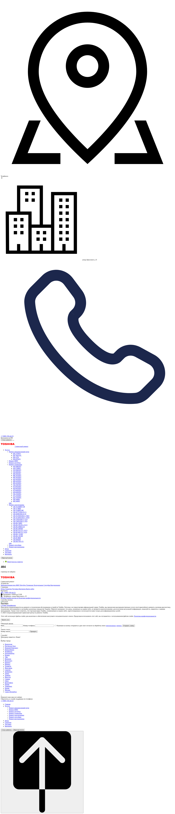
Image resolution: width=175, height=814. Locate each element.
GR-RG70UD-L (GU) (20, 525)
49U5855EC (17, 474)
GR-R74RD (17, 538)
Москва (7, 690)
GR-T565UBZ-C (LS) (20, 519)
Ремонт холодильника (16, 505)
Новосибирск (9, 650)
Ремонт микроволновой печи (19, 452)
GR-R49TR (17, 539)
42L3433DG (17, 479)
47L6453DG (17, 486)
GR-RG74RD (17, 523)
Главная (7, 704)
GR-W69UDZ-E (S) (19, 514)
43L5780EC (17, 468)
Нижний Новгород (11, 648)
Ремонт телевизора (15, 464)
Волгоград (8, 661)
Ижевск (7, 664)
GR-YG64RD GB (19, 507)
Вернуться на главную (15, 562)
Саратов (8, 670)
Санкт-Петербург (11, 692)
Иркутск (8, 677)
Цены (7, 549)
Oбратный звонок (7, 558)
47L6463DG (17, 490)
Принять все (5, 620)
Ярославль (8, 668)
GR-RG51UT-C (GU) (20, 530)
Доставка (8, 552)
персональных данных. (114, 625)
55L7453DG (17, 494)
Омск (7, 681)
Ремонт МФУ (13, 461)
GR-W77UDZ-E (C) (19, 512)
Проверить (33, 631)
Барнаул (7, 662)
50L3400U (16, 499)
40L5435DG (17, 483)
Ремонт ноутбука (15, 463)
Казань (7, 655)
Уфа (6, 657)
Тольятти (8, 666)
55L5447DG (17, 485)
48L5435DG (17, 481)
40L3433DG (17, 477)
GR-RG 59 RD (18, 536)
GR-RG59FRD (18, 528)
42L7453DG (17, 497)
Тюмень (7, 675)
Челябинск (8, 651)
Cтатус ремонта (6, 440)
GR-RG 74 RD (18, 534)
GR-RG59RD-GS (19, 527)
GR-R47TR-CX (18, 541)
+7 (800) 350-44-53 (7, 436)
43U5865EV (17, 466)
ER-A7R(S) (17, 453)
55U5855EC (17, 472)
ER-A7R (16, 457)
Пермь (7, 684)
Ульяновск (8, 686)
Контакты (8, 554)
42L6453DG (17, 488)
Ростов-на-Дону (10, 646)
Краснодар (8, 644)
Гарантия (8, 550)
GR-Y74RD (17, 508)
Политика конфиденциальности (145, 616)
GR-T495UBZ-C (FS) (20, 521)
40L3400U (16, 501)
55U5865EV (17, 470)
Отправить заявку (128, 625)
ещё (10, 503)
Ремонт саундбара (15, 545)
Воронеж (8, 659)
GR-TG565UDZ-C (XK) (21, 516)
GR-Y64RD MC (18, 510)
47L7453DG (17, 496)
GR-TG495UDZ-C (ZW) (21, 517)
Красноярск (9, 683)
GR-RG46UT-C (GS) (20, 532)
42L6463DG (17, 492)
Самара (7, 679)
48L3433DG (17, 475)
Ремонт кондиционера (16, 547)
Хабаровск (8, 672)
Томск (7, 673)
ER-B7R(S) (17, 459)
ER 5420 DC (17, 455)
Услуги (7, 450)
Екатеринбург (9, 653)
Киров (7, 688)
